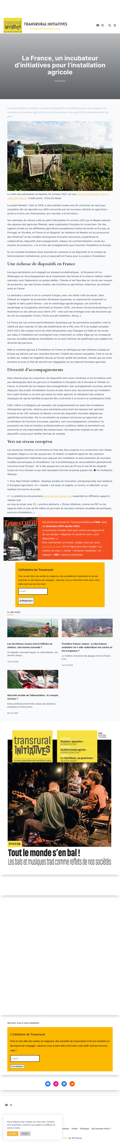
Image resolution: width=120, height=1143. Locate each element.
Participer (84, 1128)
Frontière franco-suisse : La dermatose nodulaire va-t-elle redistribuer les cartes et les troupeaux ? (87, 647)
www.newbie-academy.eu (58, 496)
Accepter (12, 1134)
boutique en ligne (51, 546)
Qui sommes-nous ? (101, 1128)
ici (57, 538)
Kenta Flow (63, 1138)
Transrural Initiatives (45, 24)
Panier (75, 1128)
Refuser (25, 1134)
